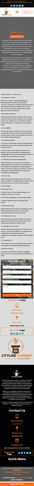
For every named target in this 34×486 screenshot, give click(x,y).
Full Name (6, 265)
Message (5, 284)
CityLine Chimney (22, 478)
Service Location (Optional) (11, 279)
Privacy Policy (17, 472)
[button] (11, 6)
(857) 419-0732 (12, 1)
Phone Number (7, 270)
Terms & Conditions (21, 473)
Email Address (7, 274)
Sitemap (7, 472)
